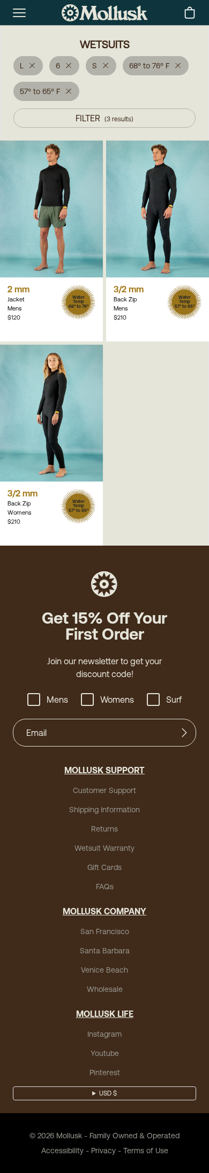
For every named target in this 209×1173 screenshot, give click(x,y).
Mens (57, 699)
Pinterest (104, 1072)
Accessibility (62, 1150)
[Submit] (184, 732)
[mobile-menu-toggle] (19, 13)
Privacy (103, 1150)
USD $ (108, 1093)
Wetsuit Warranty (104, 848)
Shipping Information (104, 809)
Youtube (105, 1053)
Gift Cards (104, 867)
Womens (117, 699)
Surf (174, 699)
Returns (104, 829)
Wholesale (105, 989)
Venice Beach (104, 970)
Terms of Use (145, 1150)
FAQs (105, 886)
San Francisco (104, 931)
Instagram (104, 1034)
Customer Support (104, 790)
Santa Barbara (105, 950)
